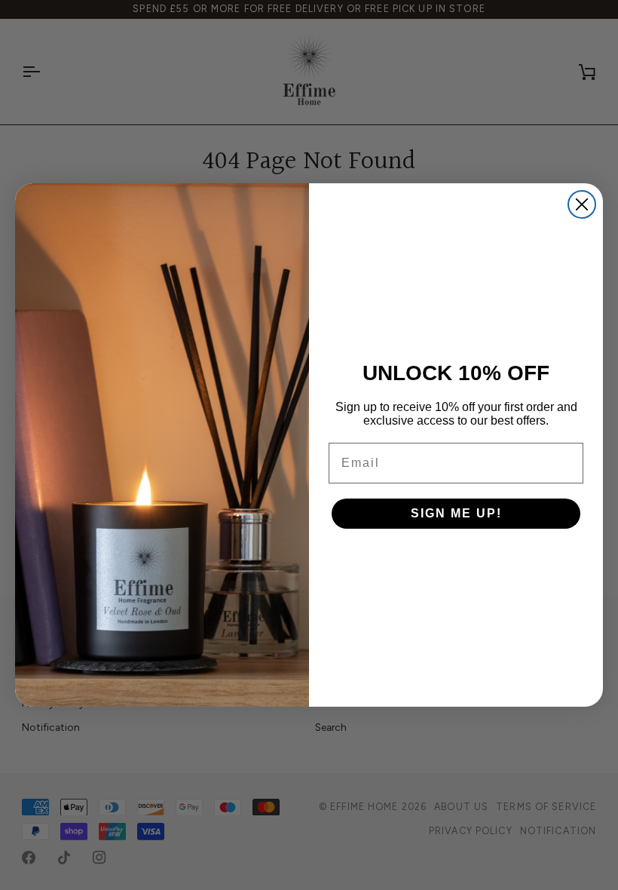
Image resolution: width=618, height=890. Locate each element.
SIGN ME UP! (456, 513)
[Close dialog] (581, 204)
